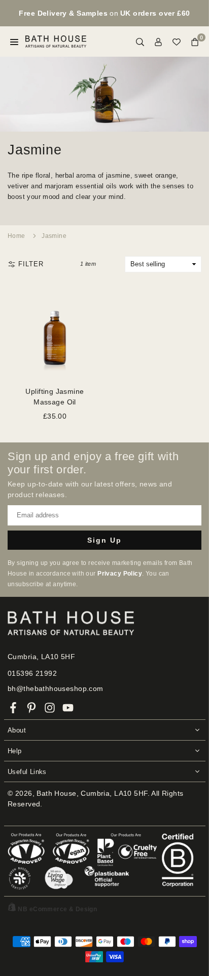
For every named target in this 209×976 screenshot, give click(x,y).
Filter (31, 264)
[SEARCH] (140, 41)
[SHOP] (14, 41)
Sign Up (104, 540)
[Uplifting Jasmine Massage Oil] (54, 332)
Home (16, 235)
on (104, 13)
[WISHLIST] (176, 41)
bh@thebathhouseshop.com (55, 688)
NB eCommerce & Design (57, 909)
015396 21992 (32, 673)
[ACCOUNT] (158, 41)
